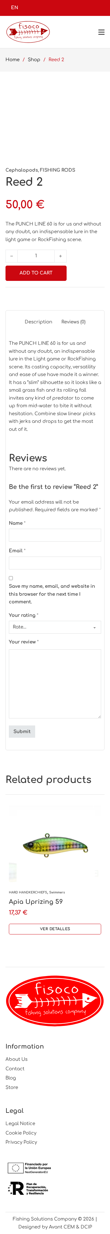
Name (17, 523)
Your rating (23, 615)
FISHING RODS (57, 170)
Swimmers (57, 892)
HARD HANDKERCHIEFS (28, 892)
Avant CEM (62, 1227)
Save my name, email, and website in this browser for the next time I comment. (52, 594)
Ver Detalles (55, 929)
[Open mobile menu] (101, 32)
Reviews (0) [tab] (73, 322)
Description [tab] (38, 322)
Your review (24, 642)
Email (17, 551)
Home (13, 59)
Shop (34, 59)
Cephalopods (22, 170)
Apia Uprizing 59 (36, 901)
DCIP (86, 1227)
